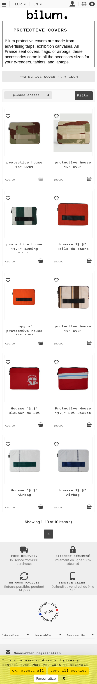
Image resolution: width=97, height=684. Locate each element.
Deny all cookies (69, 671)
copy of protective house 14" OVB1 (24, 331)
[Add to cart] (40, 179)
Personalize (46, 678)
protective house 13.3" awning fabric (24, 249)
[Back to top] (48, 534)
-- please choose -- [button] (26, 95)
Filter (83, 95)
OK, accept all (28, 671)
